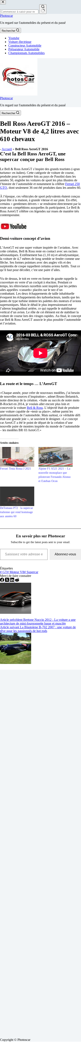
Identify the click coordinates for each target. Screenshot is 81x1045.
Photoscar (6, 15)
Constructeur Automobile (24, 45)
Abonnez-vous (65, 554)
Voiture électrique (19, 42)
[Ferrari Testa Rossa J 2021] (17, 456)
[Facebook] (2, 580)
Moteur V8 (15, 572)
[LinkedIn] (12, 580)
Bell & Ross (35, 407)
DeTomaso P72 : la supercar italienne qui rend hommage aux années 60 (16, 512)
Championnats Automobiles (26, 53)
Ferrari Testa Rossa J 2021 (15, 468)
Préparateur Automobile (23, 49)
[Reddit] (17, 580)
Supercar (31, 572)
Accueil (7, 149)
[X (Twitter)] (7, 580)
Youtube (13, 38)
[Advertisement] (40, 852)
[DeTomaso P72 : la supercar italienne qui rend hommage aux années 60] (17, 496)
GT (3, 572)
